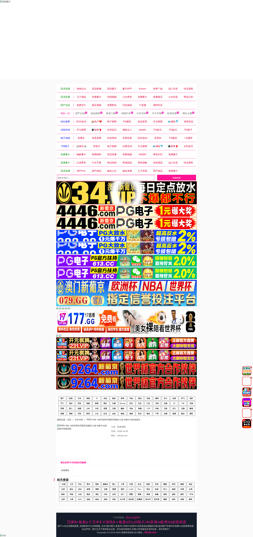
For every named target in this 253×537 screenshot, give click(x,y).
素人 (71, 408)
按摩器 (139, 499)
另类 (191, 403)
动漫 (165, 403)
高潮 (114, 489)
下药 (157, 414)
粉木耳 (148, 499)
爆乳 (191, 414)
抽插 (173, 489)
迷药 (173, 499)
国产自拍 (80, 113)
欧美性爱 (172, 113)
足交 (140, 403)
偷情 (131, 414)
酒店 (122, 489)
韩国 (88, 398)
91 (97, 398)
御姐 (122, 414)
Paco (139, 489)
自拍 (105, 398)
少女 (97, 414)
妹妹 (97, 499)
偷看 (88, 489)
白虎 (63, 489)
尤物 (183, 408)
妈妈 (105, 499)
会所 (114, 494)
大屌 (71, 499)
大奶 (97, 408)
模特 (157, 398)
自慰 (165, 414)
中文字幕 (156, 113)
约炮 (157, 408)
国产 (62, 398)
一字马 (190, 494)
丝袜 (174, 398)
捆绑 (165, 499)
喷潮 (139, 494)
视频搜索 (176, 177)
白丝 (80, 494)
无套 (165, 408)
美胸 (140, 408)
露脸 (165, 484)
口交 (148, 403)
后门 (122, 494)
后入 (174, 408)
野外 (88, 484)
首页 (69, 419)
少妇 (88, 408)
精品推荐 (95, 113)
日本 (79, 398)
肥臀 (131, 494)
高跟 (71, 414)
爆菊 (182, 484)
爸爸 (114, 499)
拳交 (148, 414)
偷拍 (114, 398)
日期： (114, 431)
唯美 (148, 484)
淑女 (71, 489)
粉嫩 (156, 494)
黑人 (114, 484)
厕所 (182, 494)
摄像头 (105, 484)
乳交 (140, 414)
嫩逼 (191, 408)
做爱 (174, 414)
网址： (114, 435)
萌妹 (97, 484)
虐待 (173, 494)
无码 (157, 403)
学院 (71, 494)
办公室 (122, 499)
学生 (80, 484)
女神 (190, 489)
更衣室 (156, 499)
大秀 (122, 484)
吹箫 (182, 499)
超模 (79, 408)
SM (183, 403)
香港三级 (110, 113)
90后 (105, 494)
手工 (62, 403)
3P (174, 403)
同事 (62, 408)
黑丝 (88, 494)
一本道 (63, 484)
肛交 (131, 403)
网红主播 (187, 113)
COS (148, 408)
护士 (165, 398)
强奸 (191, 398)
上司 (71, 484)
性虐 (156, 489)
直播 (105, 408)
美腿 (62, 414)
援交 (183, 414)
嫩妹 (122, 408)
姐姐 (88, 499)
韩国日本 (126, 113)
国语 (165, 494)
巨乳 (79, 403)
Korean (122, 403)
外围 (182, 489)
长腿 (105, 489)
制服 (88, 403)
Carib (131, 489)
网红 (105, 403)
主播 (114, 403)
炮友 (190, 484)
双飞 (183, 398)
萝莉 (122, 398)
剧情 (97, 403)
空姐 (148, 398)
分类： (114, 426)
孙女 (80, 489)
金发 (114, 414)
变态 (148, 489)
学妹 (131, 398)
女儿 (80, 499)
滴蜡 (97, 489)
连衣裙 (131, 499)
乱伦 (105, 414)
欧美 (71, 398)
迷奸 (71, 403)
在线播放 (65, 470)
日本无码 (141, 113)
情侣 (140, 398)
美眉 (148, 494)
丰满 (131, 484)
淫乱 (97, 494)
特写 (173, 484)
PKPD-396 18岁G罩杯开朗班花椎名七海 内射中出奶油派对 (113, 419)
